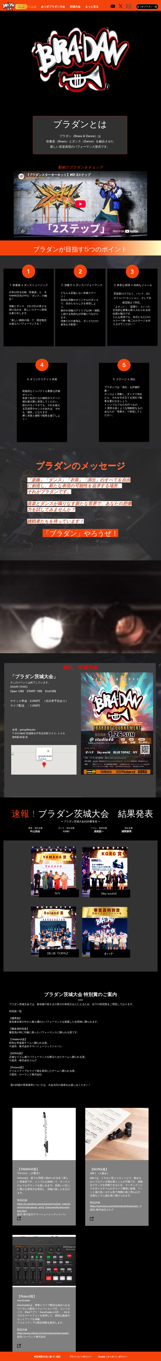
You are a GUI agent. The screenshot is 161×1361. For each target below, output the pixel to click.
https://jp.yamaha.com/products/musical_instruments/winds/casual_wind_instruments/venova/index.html (43, 1207)
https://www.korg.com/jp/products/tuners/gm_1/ (116, 1206)
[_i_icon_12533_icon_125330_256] (128, 6)
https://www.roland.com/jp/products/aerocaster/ (43, 1333)
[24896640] (92, 1219)
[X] (120, 6)
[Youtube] (112, 6)
